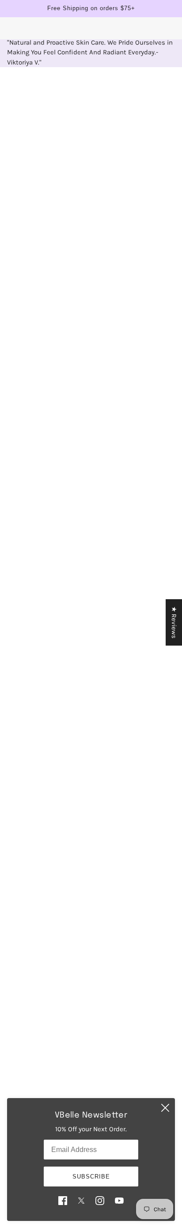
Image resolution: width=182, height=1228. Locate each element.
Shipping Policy (91, 1067)
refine (155, 87)
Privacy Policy (91, 1040)
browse (29, 87)
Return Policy (91, 1053)
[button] (44, 677)
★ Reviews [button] (174, 622)
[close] (165, 1107)
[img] (62, 1200)
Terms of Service (91, 1080)
